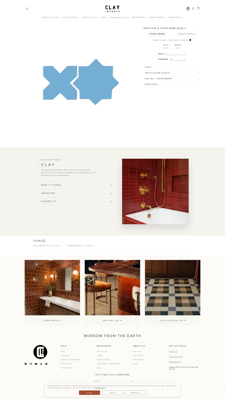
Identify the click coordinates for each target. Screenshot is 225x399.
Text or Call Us (176, 356)
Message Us (175, 362)
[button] (27, 8)
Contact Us (102, 351)
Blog (99, 368)
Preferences (135, 393)
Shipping (65, 355)
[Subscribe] (130, 381)
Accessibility (66, 368)
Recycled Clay (111, 320)
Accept (89, 393)
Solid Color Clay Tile (171, 320)
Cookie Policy (99, 388)
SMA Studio (138, 360)
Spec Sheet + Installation (108, 364)
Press (135, 364)
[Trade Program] (188, 9)
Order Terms (66, 364)
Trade (99, 355)
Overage (163, 59)
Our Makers (138, 355)
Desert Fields (51, 320)
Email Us (173, 351)
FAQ (63, 351)
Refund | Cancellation (71, 360)
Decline (113, 393)
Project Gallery (104, 360)
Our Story (137, 351)
